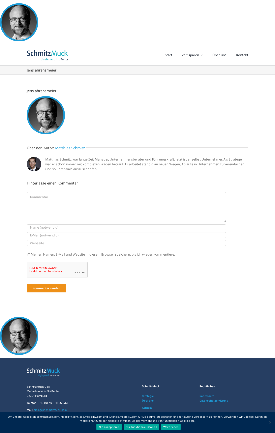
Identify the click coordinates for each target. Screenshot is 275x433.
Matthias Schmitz (70, 147)
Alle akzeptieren (109, 427)
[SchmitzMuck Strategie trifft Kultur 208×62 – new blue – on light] (47, 50)
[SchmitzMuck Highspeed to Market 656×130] (51, 370)
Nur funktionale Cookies (141, 427)
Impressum (207, 396)
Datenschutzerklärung (214, 400)
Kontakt (147, 407)
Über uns (148, 400)
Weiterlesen (171, 427)
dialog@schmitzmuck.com (50, 409)
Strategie (148, 396)
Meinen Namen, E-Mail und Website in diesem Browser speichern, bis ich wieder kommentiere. (103, 254)
